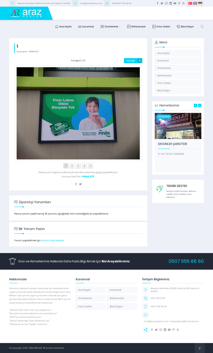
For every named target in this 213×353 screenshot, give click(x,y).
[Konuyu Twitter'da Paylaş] (80, 184)
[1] (78, 157)
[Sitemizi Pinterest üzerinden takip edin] (179, 3)
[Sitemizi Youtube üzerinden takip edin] (175, 3)
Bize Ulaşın (187, 26)
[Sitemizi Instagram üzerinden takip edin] (166, 3)
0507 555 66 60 (186, 261)
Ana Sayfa (65, 26)
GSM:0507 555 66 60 (121, 3)
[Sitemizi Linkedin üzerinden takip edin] (170, 3)
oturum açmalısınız (52, 240)
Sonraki (130, 60)
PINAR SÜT (34, 51)
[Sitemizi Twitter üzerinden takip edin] (162, 3)
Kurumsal (88, 26)
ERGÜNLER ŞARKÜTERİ (172, 144)
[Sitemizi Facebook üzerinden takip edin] (157, 3)
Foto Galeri (163, 26)
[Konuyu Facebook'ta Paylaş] (76, 184)
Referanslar (138, 26)
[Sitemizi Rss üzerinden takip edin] (183, 3)
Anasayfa (22, 51)
